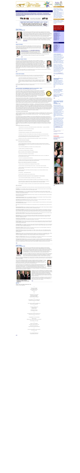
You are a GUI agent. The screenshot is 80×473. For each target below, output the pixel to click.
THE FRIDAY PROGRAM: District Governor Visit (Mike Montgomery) (26, 13)
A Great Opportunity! (46, 13)
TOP (54, 75)
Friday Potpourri (39, 13)
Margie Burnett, (56, 46)
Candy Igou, (55, 37)
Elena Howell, (56, 34)
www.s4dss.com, (58, 126)
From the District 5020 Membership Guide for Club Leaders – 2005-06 (26, 14)
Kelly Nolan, (55, 39)
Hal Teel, (55, 50)
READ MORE (25, 40)
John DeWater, (56, 45)
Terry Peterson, (56, 33)
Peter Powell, (55, 47)
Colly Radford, (56, 44)
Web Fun (23, 15)
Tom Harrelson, (56, 32)
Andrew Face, (56, 36)
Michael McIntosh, (56, 35)
